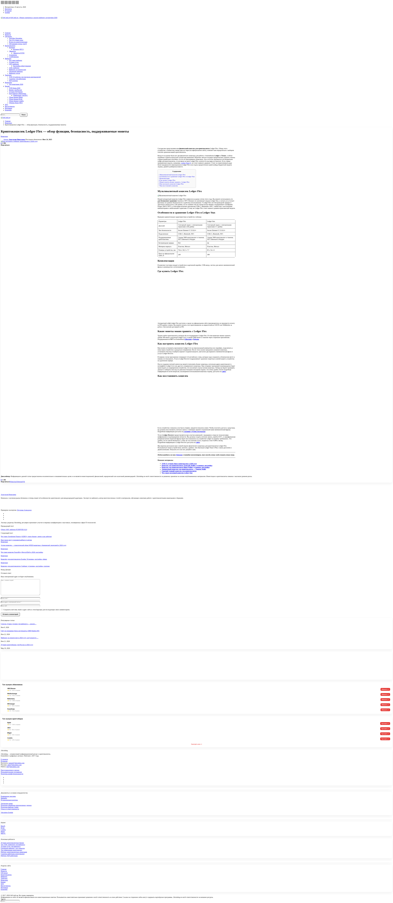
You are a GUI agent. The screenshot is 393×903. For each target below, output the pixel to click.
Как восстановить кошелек (168, 186)
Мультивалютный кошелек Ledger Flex (172, 175)
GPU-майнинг (14, 64)
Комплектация (164, 178)
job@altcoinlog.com (12, 767)
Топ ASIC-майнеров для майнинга (13, 845)
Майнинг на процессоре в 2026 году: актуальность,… (19, 638)
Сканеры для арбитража (17, 79)
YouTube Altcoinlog (15, 38)
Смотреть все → (196, 744)
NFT (6, 104)
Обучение (8, 36)
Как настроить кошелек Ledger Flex (171, 184)
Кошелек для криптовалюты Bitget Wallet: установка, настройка (185, 467)
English (7, 12)
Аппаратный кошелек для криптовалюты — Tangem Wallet (184, 469)
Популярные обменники (17, 93)
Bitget (3, 831)
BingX (3, 826)
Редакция (8, 11)
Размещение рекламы (8, 796)
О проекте (4, 759)
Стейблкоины (14, 57)
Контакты (8, 9)
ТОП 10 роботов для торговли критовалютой (25, 77)
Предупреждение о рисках (10, 770)
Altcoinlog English (7, 812)
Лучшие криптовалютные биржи (12, 843)
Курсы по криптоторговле (18, 42)
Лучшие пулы (14, 62)
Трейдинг (8, 75)
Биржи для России (15, 90)
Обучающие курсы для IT (18, 44)
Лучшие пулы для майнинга (10, 846)
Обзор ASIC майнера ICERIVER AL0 (14, 529)
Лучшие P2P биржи (16, 92)
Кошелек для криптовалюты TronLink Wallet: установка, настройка (187, 465)
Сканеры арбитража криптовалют (13, 854)
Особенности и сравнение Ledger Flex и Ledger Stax (177, 176)
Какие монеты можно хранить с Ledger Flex (174, 182)
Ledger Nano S (186, 163)
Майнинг (8, 58)
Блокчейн (8, 110)
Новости (8, 34)
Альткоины (13, 55)
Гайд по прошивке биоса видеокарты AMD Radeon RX (20, 631)
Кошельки (8, 82)
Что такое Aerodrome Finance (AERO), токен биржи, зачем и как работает (26, 536)
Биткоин (12, 47)
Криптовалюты (6, 875)
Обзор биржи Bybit (15, 99)
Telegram (179, 455)
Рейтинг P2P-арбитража (9, 856)
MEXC (3, 833)
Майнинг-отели (14, 73)
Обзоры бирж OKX (16, 103)
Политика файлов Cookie (9, 807)
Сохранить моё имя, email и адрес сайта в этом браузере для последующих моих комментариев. (36, 610)
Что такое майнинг (15, 60)
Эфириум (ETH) (18, 53)
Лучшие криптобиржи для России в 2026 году (17, 645)
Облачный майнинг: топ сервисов (13, 848)
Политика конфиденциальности (12, 774)
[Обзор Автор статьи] (5, 493)
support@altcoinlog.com (16, 763)
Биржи (7, 86)
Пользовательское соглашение (11, 772)
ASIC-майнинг (14, 68)
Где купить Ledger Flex (167, 180)
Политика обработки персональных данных (16, 805)
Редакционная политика (9, 800)
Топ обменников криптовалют (11, 850)
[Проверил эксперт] (5, 508)
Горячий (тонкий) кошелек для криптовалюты (179, 471)
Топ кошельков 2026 (16, 84)
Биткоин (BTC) (18, 49)
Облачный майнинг (16, 71)
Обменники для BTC (20, 95)
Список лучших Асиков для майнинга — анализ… (18, 624)
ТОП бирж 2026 (14, 88)
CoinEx (3, 830)
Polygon (196, 339)
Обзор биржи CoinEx (16, 101)
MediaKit (4, 798)
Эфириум (12, 51)
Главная (7, 33)
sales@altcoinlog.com (14, 765)
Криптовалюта (10, 46)
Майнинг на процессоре (17, 69)
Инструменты (10, 106)
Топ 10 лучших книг (16, 40)
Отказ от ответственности (10, 809)
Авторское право (7, 803)
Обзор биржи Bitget (16, 97)
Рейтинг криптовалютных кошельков (14, 852)
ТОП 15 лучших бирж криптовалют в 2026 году (179, 464)
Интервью (8, 108)
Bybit (2, 828)
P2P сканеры (13, 81)
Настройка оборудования (22, 66)
